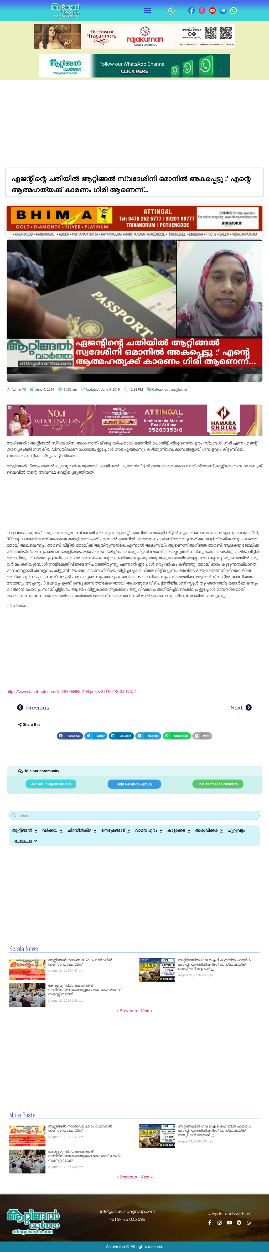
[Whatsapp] (248, 1222)
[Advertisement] (134, 119)
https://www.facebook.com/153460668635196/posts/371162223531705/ (71, 691)
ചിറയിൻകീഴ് (79, 830)
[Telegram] (239, 1222)
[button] (147, 11)
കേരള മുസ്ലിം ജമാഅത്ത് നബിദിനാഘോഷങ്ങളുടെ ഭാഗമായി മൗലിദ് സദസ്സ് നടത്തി (84, 990)
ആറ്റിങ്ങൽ (178, 389)
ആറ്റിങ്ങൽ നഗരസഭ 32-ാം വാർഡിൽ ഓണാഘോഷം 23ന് (80, 962)
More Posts (22, 1115)
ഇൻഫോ (23, 840)
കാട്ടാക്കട (176, 830)
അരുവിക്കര (206, 830)
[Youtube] (229, 1222)
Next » (147, 1010)
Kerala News (23, 949)
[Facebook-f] (210, 1222)
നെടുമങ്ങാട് (113, 830)
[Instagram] (219, 1222)
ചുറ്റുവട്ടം (236, 830)
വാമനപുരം (146, 830)
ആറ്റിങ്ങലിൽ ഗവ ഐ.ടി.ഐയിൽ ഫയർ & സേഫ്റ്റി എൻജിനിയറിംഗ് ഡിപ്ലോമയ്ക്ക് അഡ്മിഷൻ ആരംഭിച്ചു (214, 964)
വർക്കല (49, 830)
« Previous (127, 1010)
